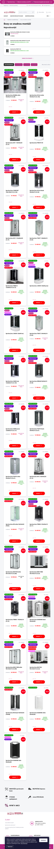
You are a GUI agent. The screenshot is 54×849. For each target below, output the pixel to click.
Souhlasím (43, 840)
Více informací (24, 843)
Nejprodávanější (9, 64)
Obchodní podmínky (14, 5)
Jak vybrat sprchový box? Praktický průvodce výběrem (14, 828)
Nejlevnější (19, 64)
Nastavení (10, 846)
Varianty (14, 112)
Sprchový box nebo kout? (10, 825)
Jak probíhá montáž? (9, 822)
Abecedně (34, 64)
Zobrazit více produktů (27, 58)
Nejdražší (26, 64)
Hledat (33, 12)
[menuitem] (6, 16)
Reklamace (6, 5)
